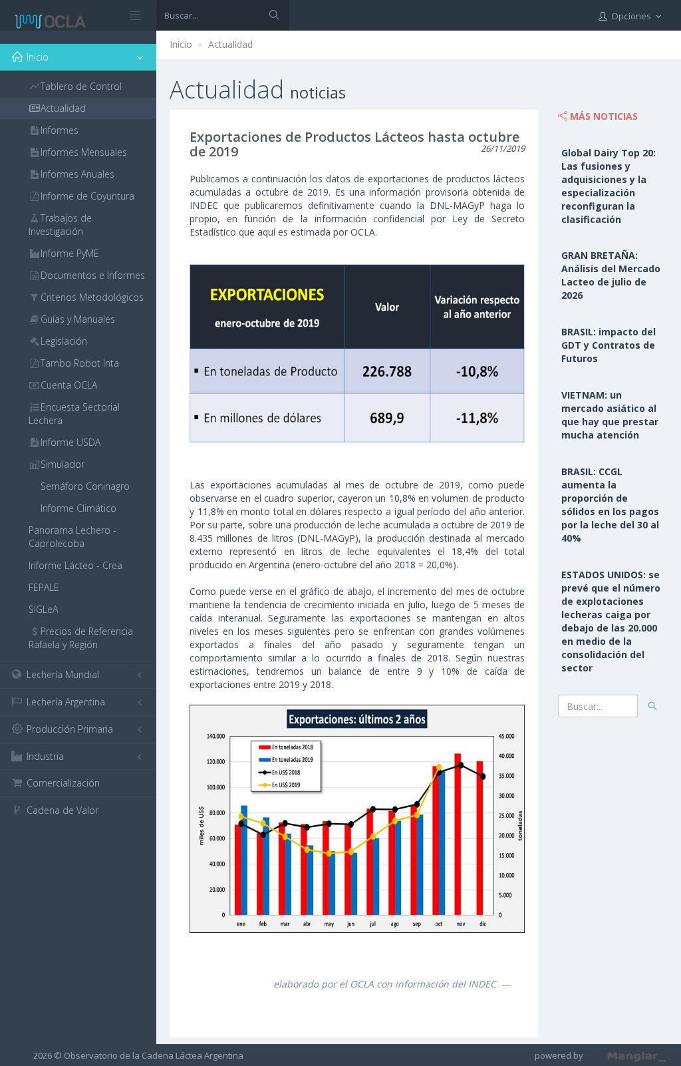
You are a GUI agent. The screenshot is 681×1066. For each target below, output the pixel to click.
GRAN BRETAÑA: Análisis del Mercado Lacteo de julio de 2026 (610, 275)
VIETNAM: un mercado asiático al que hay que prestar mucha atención (609, 415)
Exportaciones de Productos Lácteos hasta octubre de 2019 (354, 144)
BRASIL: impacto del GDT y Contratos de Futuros (608, 345)
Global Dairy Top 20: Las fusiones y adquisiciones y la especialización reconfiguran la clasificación (608, 186)
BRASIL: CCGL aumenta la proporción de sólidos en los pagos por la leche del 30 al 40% (610, 504)
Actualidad (230, 44)
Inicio (181, 44)
